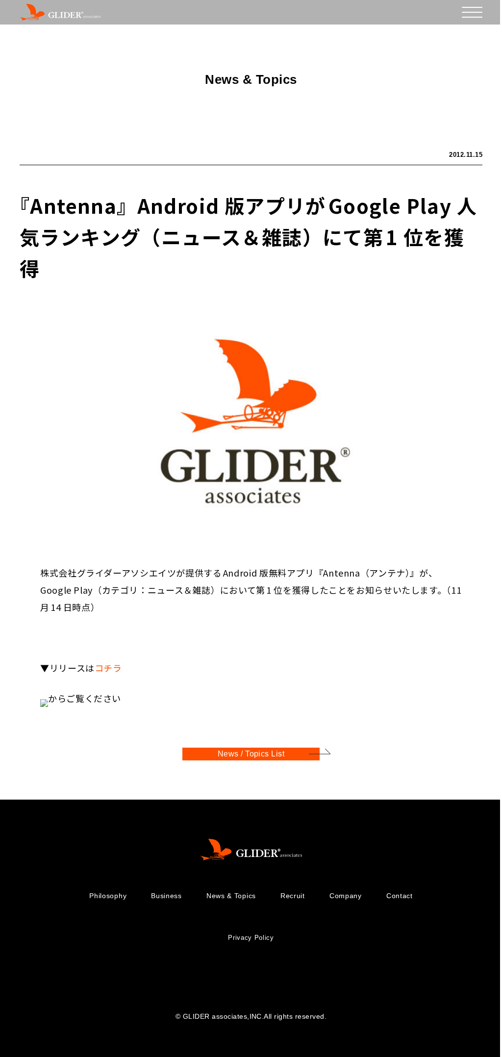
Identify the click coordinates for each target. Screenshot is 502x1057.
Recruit (292, 896)
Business (166, 896)
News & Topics (231, 896)
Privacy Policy (251, 937)
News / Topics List (251, 754)
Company (345, 896)
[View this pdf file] (44, 698)
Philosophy (107, 896)
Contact (399, 896)
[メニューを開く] (472, 12)
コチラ (108, 667)
